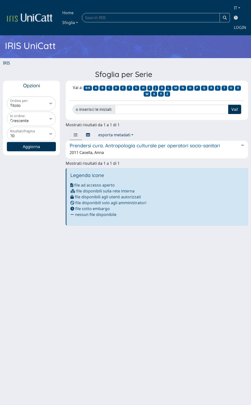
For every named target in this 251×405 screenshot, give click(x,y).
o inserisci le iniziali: (94, 109)
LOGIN (240, 27)
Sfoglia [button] (68, 22)
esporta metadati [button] (114, 135)
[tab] (76, 135)
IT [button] (235, 8)
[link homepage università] (29, 18)
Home (68, 12)
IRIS (6, 63)
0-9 (88, 88)
